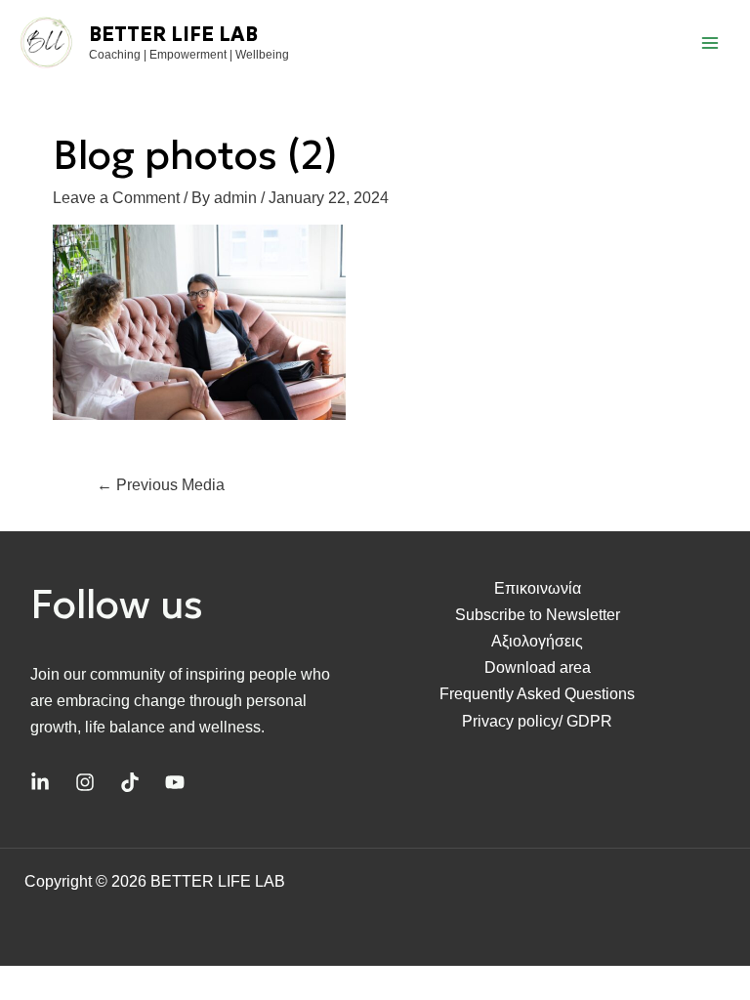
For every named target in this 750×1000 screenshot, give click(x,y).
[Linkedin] (40, 782)
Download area (537, 667)
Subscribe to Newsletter (537, 614)
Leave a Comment (116, 197)
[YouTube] (175, 782)
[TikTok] (130, 782)
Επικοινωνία (537, 588)
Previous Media (161, 485)
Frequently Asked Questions (537, 694)
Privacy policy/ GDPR (537, 721)
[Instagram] (85, 782)
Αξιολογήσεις (537, 641)
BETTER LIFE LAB (173, 34)
